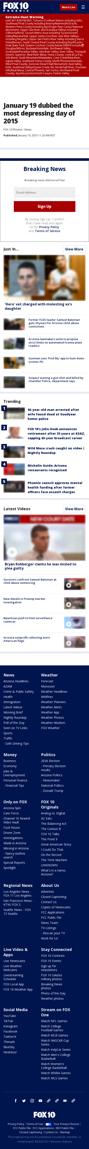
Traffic (8, 738)
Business (9, 761)
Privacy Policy (49, 227)
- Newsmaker (50, 780)
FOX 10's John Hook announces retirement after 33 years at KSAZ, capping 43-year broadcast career (56, 433)
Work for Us (49, 938)
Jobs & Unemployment (14, 773)
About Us (50, 885)
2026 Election (50, 761)
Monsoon (48, 686)
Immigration (12, 702)
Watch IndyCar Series (56, 1049)
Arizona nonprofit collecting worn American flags (26, 639)
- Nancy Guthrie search (14, 855)
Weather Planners (53, 702)
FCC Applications (52, 912)
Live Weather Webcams (12, 968)
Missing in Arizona (16, 848)
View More (74, 249)
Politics (48, 754)
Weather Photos (52, 717)
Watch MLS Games (54, 1078)
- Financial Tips (13, 785)
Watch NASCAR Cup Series (55, 1042)
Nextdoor (10, 1052)
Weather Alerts (51, 707)
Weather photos (52, 998)
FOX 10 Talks (50, 834)
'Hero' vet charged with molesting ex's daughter (38, 306)
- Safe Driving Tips (16, 743)
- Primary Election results (53, 768)
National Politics (52, 785)
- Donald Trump (52, 791)
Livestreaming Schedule (13, 977)
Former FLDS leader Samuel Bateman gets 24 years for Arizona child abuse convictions (54, 323)
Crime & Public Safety (18, 691)
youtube (40, 1100)
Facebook (10, 1031)
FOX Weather (50, 728)
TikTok (8, 1021)
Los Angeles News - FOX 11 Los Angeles (17, 893)
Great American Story (56, 844)
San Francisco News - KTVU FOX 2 (18, 903)
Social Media (15, 1009)
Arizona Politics (51, 775)
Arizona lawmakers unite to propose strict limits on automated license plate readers (55, 342)
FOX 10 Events (51, 961)
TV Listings (48, 928)
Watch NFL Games (54, 1021)
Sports (8, 733)
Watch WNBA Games (56, 1073)
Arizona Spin (12, 808)
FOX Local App (13, 984)
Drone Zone (12, 833)
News (28, 129)
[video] (44, 538)
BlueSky (8, 1047)
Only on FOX (15, 801)
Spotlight (9, 868)
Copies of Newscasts (56, 907)
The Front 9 (49, 839)
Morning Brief (13, 712)
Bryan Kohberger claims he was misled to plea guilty (40, 566)
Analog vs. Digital (53, 813)
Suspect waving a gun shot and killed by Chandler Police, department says (56, 379)
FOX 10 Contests (53, 956)
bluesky (56, 1100)
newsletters (73, 1100)
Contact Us (49, 902)
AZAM (7, 686)
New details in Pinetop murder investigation (24, 600)
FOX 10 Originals (49, 804)
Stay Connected (56, 949)
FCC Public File (51, 917)
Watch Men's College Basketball (55, 1057)
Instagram (10, 1026)
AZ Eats (46, 818)
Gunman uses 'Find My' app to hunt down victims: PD (56, 360)
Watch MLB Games (54, 1035)
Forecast (47, 681)
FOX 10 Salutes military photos (51, 977)
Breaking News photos (51, 986)
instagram (32, 1100)
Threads (9, 1042)
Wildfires (47, 697)
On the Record (51, 855)
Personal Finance (15, 780)
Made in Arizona (14, 843)
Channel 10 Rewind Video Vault (16, 820)
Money (10, 754)
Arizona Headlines (16, 681)
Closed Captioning (53, 897)
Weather (49, 675)
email (65, 1100)
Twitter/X (9, 1036)
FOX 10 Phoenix (12, 129)
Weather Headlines (54, 691)
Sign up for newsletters (49, 968)
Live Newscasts (14, 961)
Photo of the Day (53, 993)
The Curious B (51, 829)
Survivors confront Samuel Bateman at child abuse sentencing (29, 581)
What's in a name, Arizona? (53, 872)
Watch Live (68, 7)
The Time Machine (54, 860)
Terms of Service (47, 231)
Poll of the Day (13, 723)
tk (48, 1100)
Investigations (13, 838)
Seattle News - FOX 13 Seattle (17, 912)
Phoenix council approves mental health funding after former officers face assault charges (55, 487)
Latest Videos (16, 508)
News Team (49, 923)
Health (8, 697)
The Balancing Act (53, 823)
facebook (15, 1100)
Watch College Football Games (52, 1028)
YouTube (9, 1016)
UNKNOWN (49, 865)
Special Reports (14, 862)
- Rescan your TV (53, 933)
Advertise (47, 891)
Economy (10, 766)
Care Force (11, 813)
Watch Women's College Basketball (54, 1066)
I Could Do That (52, 849)
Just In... (11, 249)
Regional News (17, 885)
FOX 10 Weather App (18, 989)
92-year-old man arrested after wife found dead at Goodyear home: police (53, 414)
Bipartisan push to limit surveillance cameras (27, 619)
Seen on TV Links (15, 728)
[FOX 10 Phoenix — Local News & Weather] (16, 7)
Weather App (50, 712)
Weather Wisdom (53, 723)
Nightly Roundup (15, 717)
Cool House (11, 827)
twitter (24, 1100)
